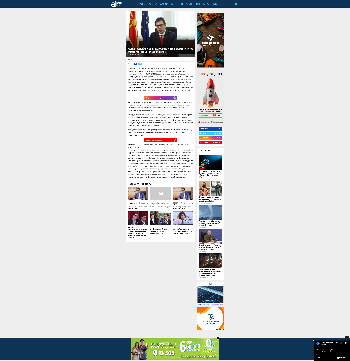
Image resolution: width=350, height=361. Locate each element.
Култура (206, 4)
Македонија (152, 4)
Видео (214, 4)
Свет (181, 4)
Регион (173, 4)
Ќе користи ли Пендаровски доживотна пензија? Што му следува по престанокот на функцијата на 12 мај (158, 230)
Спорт (198, 4)
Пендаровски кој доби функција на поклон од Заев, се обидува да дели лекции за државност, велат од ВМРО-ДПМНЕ (138, 206)
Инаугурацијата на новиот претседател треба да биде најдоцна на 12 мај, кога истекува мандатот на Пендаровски (182, 230)
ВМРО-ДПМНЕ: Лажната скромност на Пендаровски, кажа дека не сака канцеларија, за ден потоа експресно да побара (183, 206)
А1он (132, 59)
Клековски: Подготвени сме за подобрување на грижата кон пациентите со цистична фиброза (160, 205)
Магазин (189, 4)
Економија (164, 4)
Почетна (141, 4)
